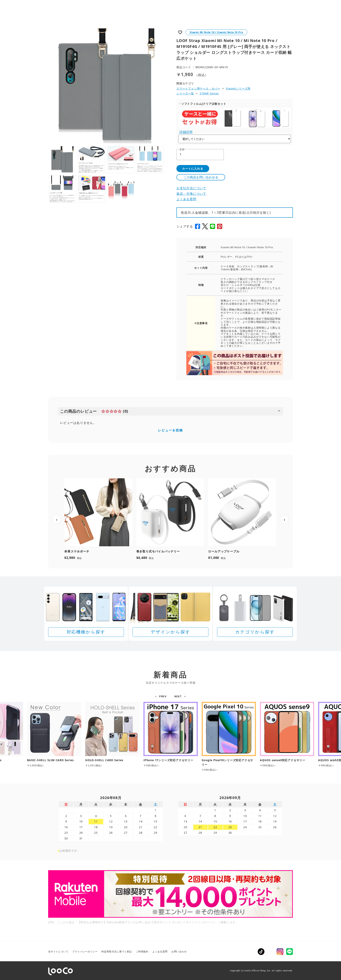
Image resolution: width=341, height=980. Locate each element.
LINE (289, 951)
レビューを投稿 (170, 430)
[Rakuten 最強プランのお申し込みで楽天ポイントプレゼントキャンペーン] (170, 894)
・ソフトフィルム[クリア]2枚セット (202, 103)
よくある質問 (186, 199)
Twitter (270, 951)
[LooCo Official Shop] (60, 971)
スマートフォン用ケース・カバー (198, 88)
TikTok (261, 951)
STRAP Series (209, 93)
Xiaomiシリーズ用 (238, 88)
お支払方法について (191, 188)
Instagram (280, 951)
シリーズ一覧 (185, 93)
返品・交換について (191, 193)
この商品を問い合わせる (201, 177)
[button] (161, 696)
